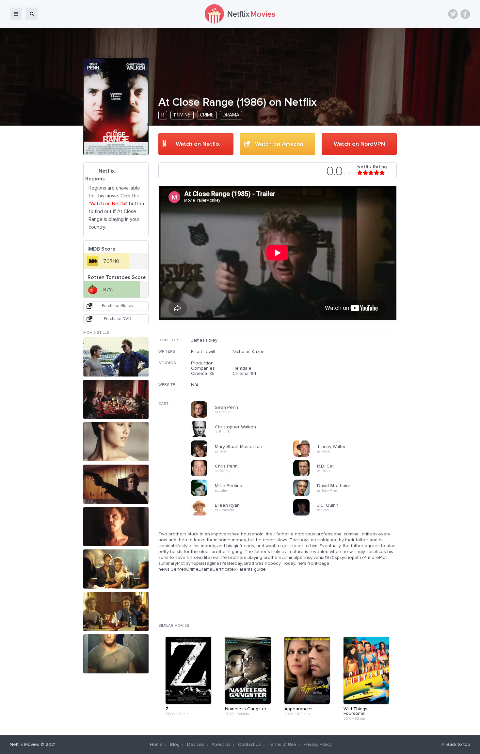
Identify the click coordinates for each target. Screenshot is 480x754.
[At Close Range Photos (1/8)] (116, 357)
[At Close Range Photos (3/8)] (116, 441)
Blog (175, 744)
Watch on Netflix (198, 144)
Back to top (458, 744)
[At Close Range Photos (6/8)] (116, 569)
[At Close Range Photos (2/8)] (116, 399)
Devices (195, 744)
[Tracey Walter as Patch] (346, 456)
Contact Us (249, 744)
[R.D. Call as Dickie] (346, 475)
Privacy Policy (318, 744)
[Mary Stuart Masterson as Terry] (244, 456)
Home (156, 744)
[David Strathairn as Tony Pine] (346, 495)
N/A (195, 385)
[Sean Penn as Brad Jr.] (244, 416)
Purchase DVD (117, 319)
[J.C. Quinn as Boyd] (346, 514)
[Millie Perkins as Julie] (244, 495)
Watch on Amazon (279, 144)
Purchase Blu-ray (117, 306)
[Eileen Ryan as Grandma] (244, 514)
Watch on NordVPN (359, 144)
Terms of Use (282, 744)
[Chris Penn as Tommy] (244, 475)
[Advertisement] (348, 379)
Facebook (465, 14)
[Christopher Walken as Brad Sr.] (244, 436)
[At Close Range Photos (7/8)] (116, 611)
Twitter (453, 14)
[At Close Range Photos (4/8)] (116, 484)
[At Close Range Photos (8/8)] (116, 653)
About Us (221, 744)
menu (16, 14)
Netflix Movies (24, 744)
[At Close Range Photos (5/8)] (116, 526)
